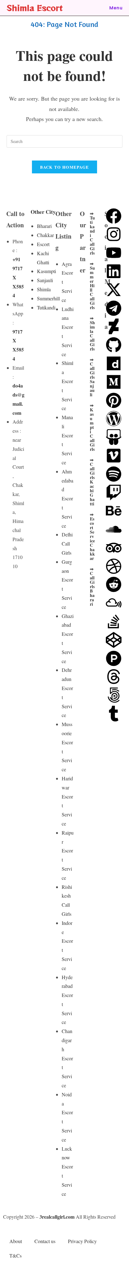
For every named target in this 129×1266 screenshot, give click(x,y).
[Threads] (113, 676)
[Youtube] (113, 253)
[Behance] (113, 511)
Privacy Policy (82, 1241)
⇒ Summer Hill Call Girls (92, 285)
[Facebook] (113, 216)
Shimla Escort (35, 7)
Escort (43, 244)
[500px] (113, 695)
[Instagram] (113, 234)
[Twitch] (113, 492)
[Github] (113, 345)
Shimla (44, 289)
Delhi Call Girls (67, 543)
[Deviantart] (113, 326)
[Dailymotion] (113, 363)
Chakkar (45, 235)
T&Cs (15, 1255)
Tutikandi (46, 307)
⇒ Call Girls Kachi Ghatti (92, 481)
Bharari (44, 226)
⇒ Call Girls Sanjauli (92, 377)
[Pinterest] (113, 400)
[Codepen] (113, 640)
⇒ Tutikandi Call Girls (92, 233)
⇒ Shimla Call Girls (92, 333)
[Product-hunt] (113, 658)
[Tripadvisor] (113, 548)
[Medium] (113, 382)
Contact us (44, 1241)
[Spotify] (113, 474)
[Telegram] (113, 308)
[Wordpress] (113, 418)
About (15, 1241)
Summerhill (48, 298)
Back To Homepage (64, 167)
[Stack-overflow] (113, 621)
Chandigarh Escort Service (67, 1058)
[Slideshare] (113, 437)
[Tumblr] (113, 713)
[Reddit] (113, 584)
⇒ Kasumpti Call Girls (92, 427)
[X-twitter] (113, 290)
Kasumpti (46, 271)
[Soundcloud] (113, 529)
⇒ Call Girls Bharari (92, 586)
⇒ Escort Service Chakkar (92, 536)
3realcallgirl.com (57, 1216)
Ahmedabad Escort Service (67, 498)
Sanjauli (45, 280)
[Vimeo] (113, 455)
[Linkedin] (113, 271)
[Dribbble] (113, 566)
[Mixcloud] (113, 603)
